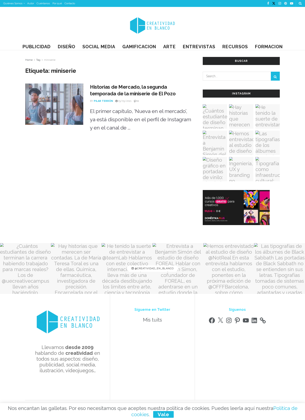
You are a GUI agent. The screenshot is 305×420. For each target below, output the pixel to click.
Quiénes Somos (12, 3)
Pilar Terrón (103, 101)
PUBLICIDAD (37, 46)
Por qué (57, 3)
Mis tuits (152, 320)
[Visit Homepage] (152, 25)
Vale (163, 414)
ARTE (169, 46)
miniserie (49, 59)
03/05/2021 (124, 101)
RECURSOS (235, 46)
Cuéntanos (43, 3)
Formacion (269, 46)
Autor (30, 3)
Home (29, 59)
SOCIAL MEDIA (98, 46)
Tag (38, 59)
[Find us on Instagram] (279, 3)
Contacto (70, 3)
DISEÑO (66, 46)
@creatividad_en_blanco (154, 268)
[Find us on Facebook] (268, 3)
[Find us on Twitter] (273, 3)
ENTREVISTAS (199, 46)
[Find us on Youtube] (291, 3)
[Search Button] (300, 3)
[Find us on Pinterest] (285, 3)
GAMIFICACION (139, 46)
